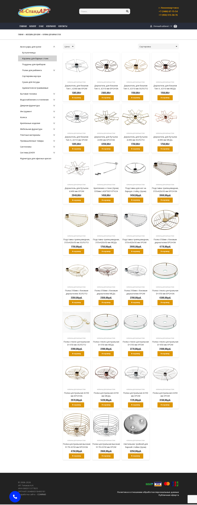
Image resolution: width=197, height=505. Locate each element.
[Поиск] (127, 11)
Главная (20, 34)
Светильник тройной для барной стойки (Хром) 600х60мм (136, 447)
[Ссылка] (34, 11)
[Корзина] (175, 26)
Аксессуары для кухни (33, 34)
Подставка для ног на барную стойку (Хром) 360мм (135, 191)
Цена (67, 46)
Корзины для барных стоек (76, 82)
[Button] (15, 497)
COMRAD (41, 494)
